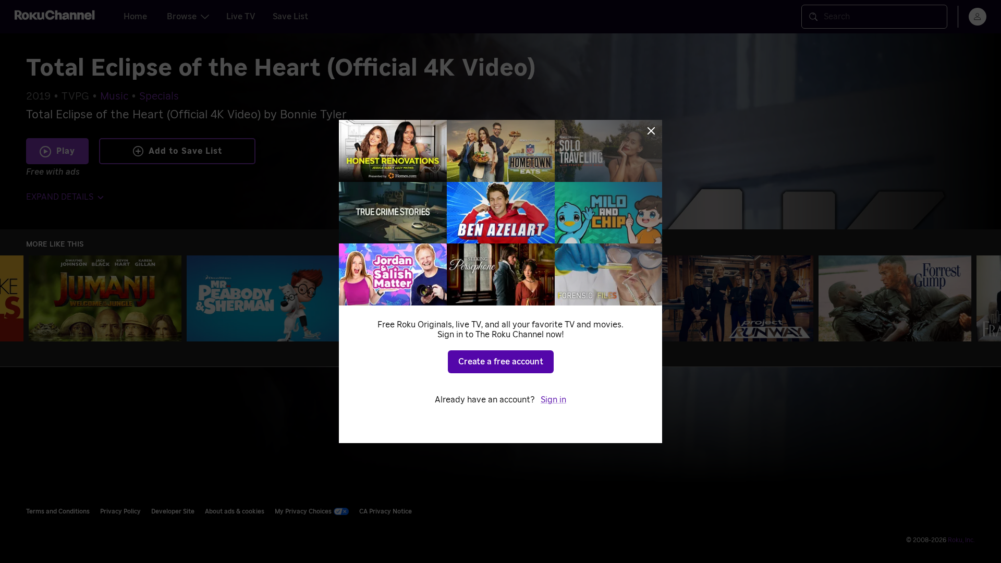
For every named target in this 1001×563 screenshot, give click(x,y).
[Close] (651, 131)
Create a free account (500, 362)
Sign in (553, 400)
